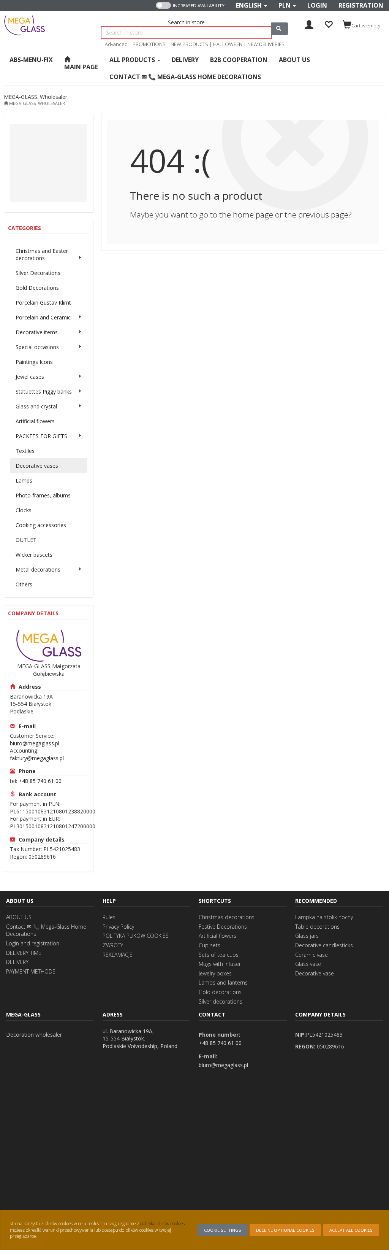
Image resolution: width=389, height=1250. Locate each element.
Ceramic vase (311, 954)
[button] (251, 5)
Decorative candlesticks (324, 945)
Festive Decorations (223, 926)
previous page (323, 214)
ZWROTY (113, 945)
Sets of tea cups (219, 954)
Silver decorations (220, 1001)
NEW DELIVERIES (266, 44)
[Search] (279, 28)
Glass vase (308, 963)
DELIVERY (17, 962)
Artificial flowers (217, 935)
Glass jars (307, 935)
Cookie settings (222, 1230)
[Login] (309, 23)
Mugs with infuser (220, 963)
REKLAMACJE (118, 954)
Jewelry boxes (215, 973)
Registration (360, 5)
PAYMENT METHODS (30, 971)
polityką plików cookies (162, 1223)
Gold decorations (220, 992)
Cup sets (209, 945)
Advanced (116, 44)
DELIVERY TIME (23, 952)
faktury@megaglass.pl (37, 758)
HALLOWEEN (227, 44)
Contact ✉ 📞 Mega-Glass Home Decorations (46, 930)
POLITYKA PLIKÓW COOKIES (136, 935)
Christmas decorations (227, 917)
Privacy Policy (118, 926)
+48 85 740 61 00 (40, 781)
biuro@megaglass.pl (34, 743)
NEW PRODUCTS (189, 44)
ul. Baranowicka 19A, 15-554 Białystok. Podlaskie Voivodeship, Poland (140, 1039)
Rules (109, 917)
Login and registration (32, 943)
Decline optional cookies (285, 1230)
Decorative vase (314, 973)
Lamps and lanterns (223, 982)
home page (253, 214)
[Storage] (328, 23)
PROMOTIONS (149, 44)
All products (133, 60)
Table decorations (317, 926)
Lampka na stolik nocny (324, 917)
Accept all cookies (351, 1230)
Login (317, 5)
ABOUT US (19, 917)
